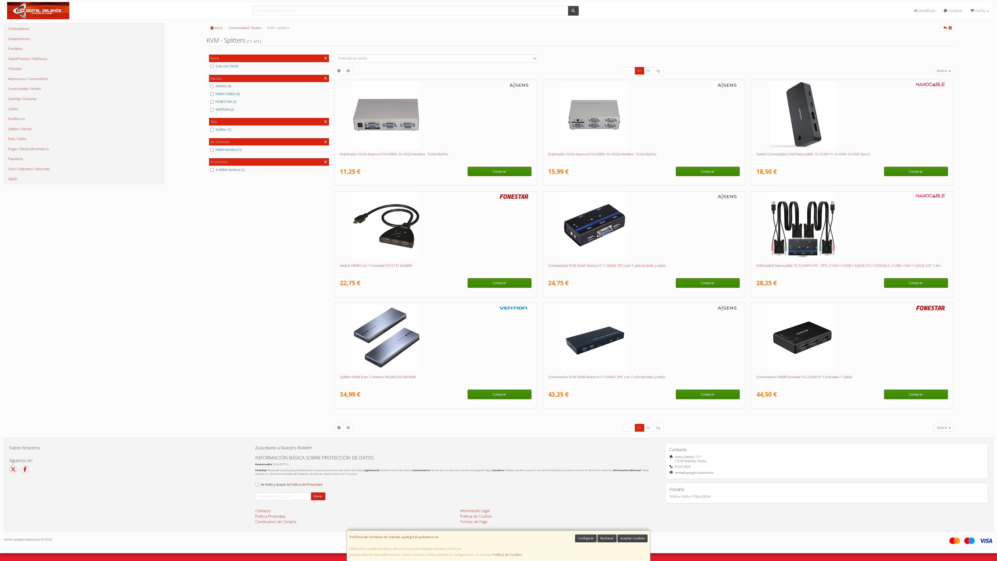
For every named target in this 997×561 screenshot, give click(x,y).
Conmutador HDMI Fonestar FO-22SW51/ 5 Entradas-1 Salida (804, 377)
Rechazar (607, 538)
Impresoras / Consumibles (28, 78)
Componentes (19, 38)
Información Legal (475, 510)
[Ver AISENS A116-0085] (643, 115)
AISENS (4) (223, 86)
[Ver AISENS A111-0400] (643, 337)
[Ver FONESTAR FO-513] (435, 226)
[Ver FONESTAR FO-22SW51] (852, 337)
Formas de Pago (474, 521)
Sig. (658, 71)
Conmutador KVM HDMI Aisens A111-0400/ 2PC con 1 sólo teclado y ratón (606, 377)
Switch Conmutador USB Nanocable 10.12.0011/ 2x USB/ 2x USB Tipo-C (813, 154)
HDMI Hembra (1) (228, 149)
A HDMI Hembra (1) (230, 169)
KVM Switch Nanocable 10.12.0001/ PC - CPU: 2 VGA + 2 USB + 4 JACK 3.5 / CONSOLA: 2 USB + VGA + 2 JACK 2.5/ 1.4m (848, 265)
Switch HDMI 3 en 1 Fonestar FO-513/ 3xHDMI (376, 265)
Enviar (318, 496)
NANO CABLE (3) (227, 93)
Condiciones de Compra (275, 521)
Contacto (955, 10)
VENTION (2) (224, 109)
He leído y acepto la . (292, 484)
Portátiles (15, 48)
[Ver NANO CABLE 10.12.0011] (852, 115)
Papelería (15, 158)
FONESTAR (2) (225, 101)
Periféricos (16, 118)
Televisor (15, 68)
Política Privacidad (270, 516)
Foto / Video (17, 138)
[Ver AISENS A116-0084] (435, 115)
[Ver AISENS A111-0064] (643, 226)
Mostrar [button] (942, 71)
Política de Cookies (507, 554)
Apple (12, 178)
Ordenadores (18, 28)
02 (648, 71)
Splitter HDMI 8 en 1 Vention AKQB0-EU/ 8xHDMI (378, 377)
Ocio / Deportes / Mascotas (29, 168)
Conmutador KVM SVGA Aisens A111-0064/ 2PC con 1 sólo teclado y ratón (607, 265)
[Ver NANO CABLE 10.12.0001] (852, 226)
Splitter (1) (223, 129)
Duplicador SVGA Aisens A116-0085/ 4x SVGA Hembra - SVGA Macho (602, 154)
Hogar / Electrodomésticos (28, 148)
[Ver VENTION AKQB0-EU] (435, 337)
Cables (13, 108)
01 (639, 71)
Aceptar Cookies (632, 538)
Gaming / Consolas (22, 98)
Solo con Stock (226, 66)
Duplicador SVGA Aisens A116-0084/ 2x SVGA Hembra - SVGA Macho (394, 154)
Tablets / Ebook (19, 128)
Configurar (586, 538)
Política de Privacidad (344, 474)
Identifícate (926, 10)
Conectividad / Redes (24, 88)
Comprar (499, 171)
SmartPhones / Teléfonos (27, 58)
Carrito (980, 10)
